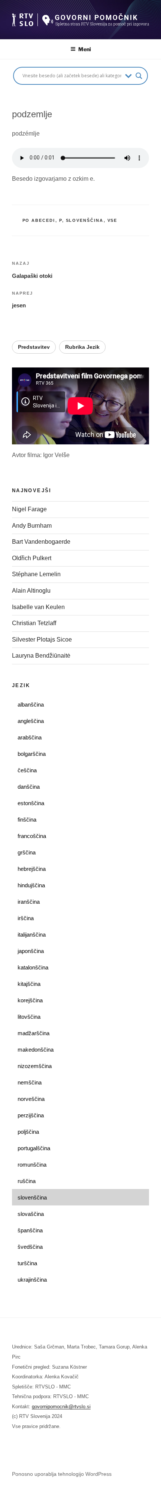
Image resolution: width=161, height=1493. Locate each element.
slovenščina (85, 220)
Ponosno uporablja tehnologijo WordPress (62, 1474)
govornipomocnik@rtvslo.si (61, 1406)
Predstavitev (34, 347)
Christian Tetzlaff (34, 623)
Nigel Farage (30, 509)
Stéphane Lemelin (36, 574)
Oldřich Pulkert (31, 558)
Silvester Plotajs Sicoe (42, 639)
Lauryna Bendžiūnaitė (41, 655)
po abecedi (38, 220)
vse (112, 220)
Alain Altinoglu (31, 590)
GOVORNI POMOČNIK (65, 11)
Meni (84, 49)
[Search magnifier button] (139, 76)
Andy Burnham (32, 525)
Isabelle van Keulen (38, 607)
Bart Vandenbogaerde (41, 541)
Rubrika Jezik (82, 347)
